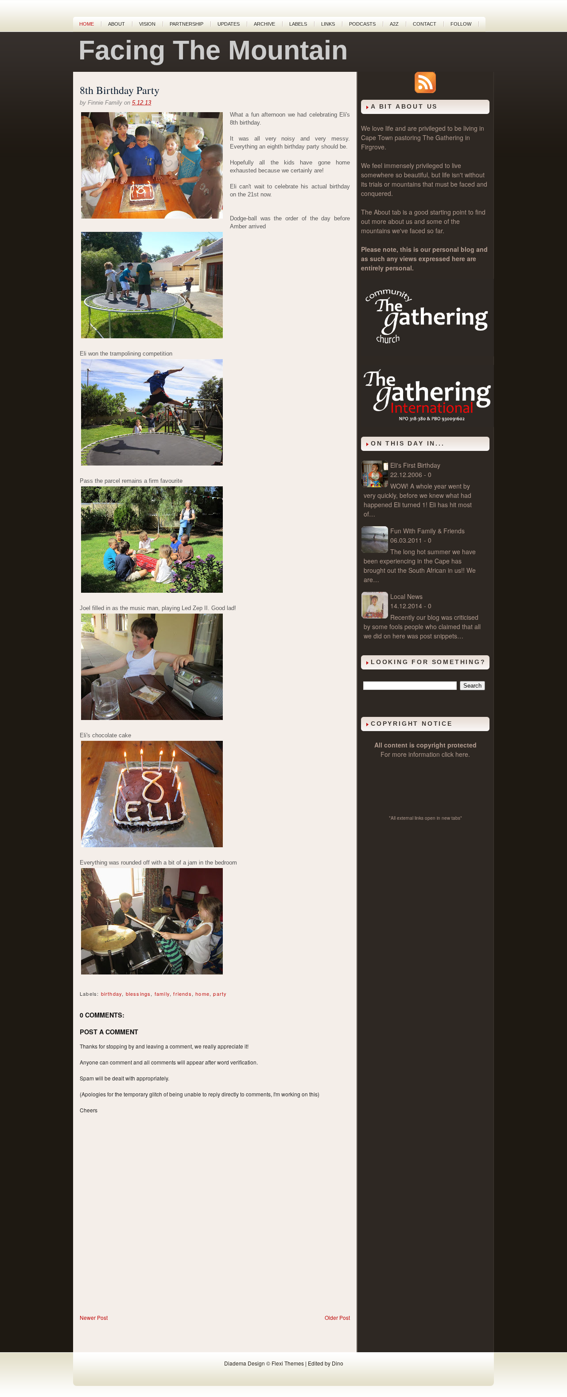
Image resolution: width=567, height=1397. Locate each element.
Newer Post (94, 1317)
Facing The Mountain (213, 50)
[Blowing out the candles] (152, 166)
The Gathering (443, 137)
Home (86, 24)
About (116, 24)
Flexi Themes (288, 1363)
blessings (138, 993)
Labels (298, 24)
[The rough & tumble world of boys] (152, 337)
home (202, 993)
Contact (424, 24)
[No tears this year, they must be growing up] (152, 592)
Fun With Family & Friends (427, 530)
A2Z (394, 24)
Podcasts (362, 24)
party (220, 993)
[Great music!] (152, 719)
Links (328, 24)
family (162, 993)
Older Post (337, 1317)
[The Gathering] (427, 353)
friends (182, 993)
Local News (406, 596)
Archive (264, 24)
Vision (147, 24)
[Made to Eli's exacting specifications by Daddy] (152, 846)
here (461, 754)
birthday (111, 993)
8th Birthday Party (119, 90)
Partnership (186, 24)
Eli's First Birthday (415, 465)
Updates (228, 24)
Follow (460, 24)
